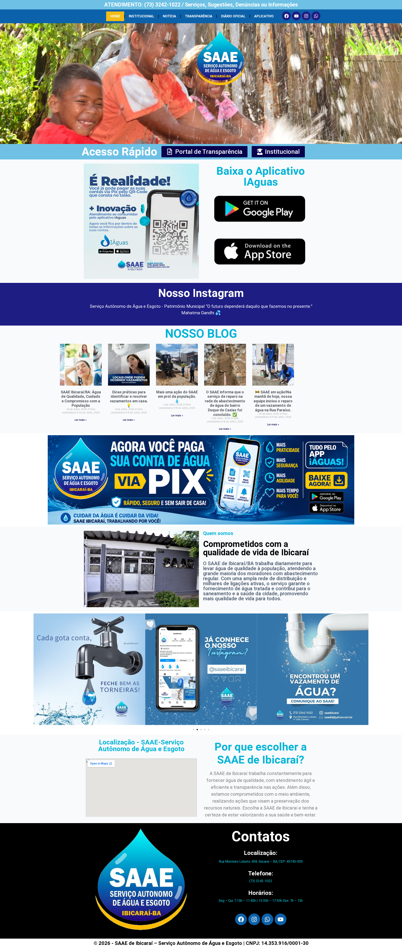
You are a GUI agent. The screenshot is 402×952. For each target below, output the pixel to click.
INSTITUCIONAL (141, 16)
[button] (193, 729)
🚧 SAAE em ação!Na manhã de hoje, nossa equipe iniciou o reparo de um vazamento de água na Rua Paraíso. (273, 401)
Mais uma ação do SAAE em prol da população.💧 (177, 396)
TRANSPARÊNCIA (198, 16)
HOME (115, 16)
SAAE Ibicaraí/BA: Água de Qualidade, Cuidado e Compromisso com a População (81, 399)
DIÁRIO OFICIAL (233, 16)
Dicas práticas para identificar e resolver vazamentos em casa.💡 (129, 399)
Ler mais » (81, 419)
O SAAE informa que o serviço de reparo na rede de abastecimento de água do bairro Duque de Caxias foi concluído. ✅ (225, 403)
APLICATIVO (264, 16)
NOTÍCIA (169, 16)
